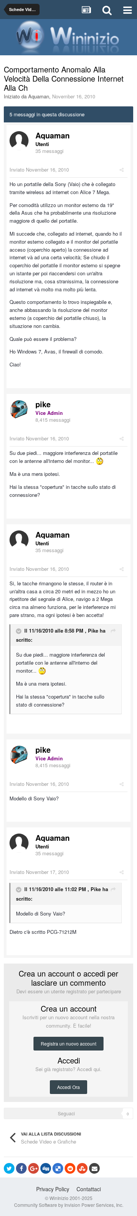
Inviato (39, 169)
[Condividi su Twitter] (9, 1168)
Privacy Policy (52, 1189)
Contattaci (88, 1189)
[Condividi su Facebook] (21, 1168)
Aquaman (38, 96)
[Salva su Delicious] (58, 1168)
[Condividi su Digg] (45, 1168)
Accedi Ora (68, 1087)
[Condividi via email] (94, 1168)
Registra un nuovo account (68, 1043)
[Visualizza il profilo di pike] (19, 409)
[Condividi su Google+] (33, 1168)
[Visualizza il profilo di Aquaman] (19, 140)
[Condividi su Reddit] (70, 1168)
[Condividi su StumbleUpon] (82, 1168)
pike (43, 404)
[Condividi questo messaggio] (121, 169)
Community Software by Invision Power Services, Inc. (68, 1205)
